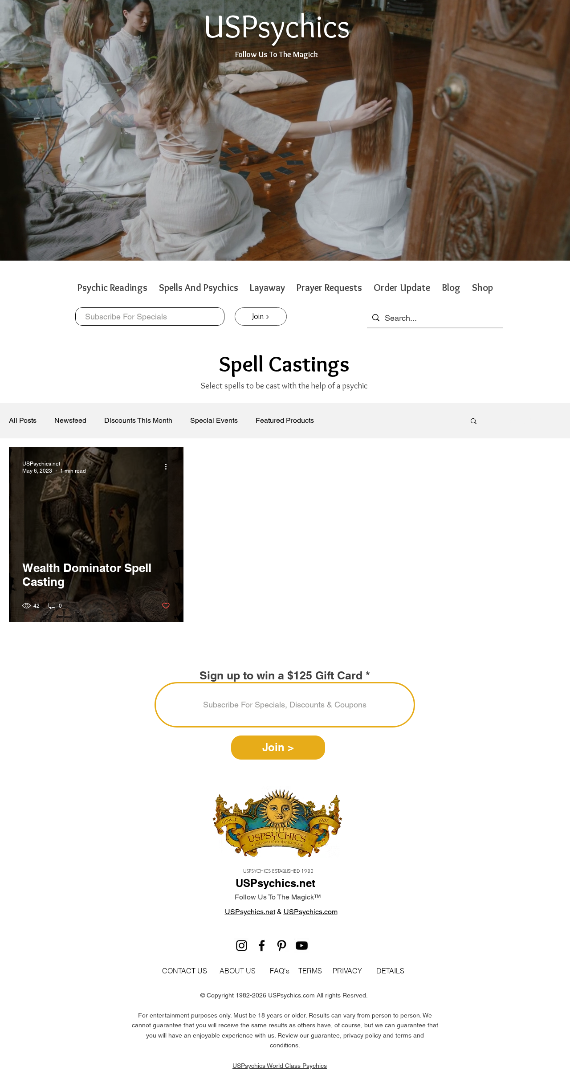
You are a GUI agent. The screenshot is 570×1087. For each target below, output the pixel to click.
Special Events (214, 420)
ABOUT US (237, 970)
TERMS (310, 970)
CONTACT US (184, 970)
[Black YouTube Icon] (301, 945)
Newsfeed (70, 420)
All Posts (23, 420)
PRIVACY (347, 970)
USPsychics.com (311, 911)
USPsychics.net (250, 911)
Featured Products (285, 420)
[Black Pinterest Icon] (281, 945)
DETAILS (390, 970)
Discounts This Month (138, 420)
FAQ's (279, 970)
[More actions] (168, 467)
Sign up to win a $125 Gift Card (281, 675)
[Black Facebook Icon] (261, 945)
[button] (473, 421)
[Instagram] (241, 945)
